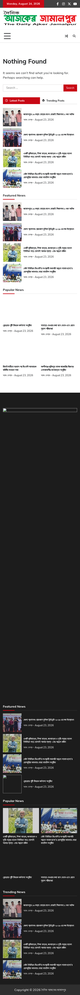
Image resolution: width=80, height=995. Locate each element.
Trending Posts (55, 100)
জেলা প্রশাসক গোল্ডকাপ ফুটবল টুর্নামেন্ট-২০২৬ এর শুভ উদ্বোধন (48, 134)
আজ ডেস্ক (27, 119)
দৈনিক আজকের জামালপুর (53, 990)
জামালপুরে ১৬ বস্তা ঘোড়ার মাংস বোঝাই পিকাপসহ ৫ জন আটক (48, 114)
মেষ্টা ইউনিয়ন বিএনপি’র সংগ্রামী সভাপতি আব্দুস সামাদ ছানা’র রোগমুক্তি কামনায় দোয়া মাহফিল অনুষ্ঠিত (59, 839)
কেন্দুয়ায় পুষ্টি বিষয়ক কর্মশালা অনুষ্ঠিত (17, 325)
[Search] (74, 36)
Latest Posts (17, 100)
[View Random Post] (66, 36)
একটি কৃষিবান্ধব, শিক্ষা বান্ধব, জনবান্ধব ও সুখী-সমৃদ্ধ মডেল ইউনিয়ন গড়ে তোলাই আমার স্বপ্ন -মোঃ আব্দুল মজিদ (47, 155)
